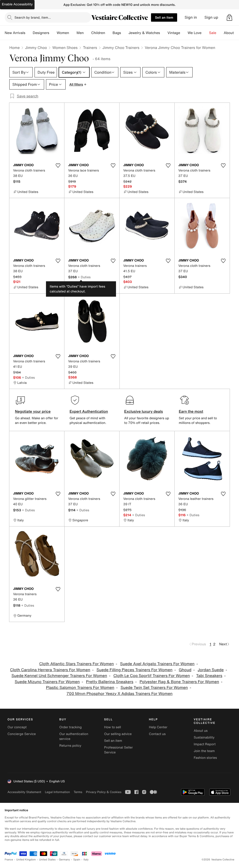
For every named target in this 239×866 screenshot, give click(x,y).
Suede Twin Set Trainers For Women (154, 688)
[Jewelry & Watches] (163, 33)
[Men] (87, 33)
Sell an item (164, 17)
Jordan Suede (211, 670)
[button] (229, 17)
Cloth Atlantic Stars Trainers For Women (76, 664)
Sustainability (204, 737)
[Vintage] (184, 33)
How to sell (112, 727)
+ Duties (84, 277)
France (9, 859)
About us (200, 730)
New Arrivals (15, 32)
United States (47, 859)
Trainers (90, 47)
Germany (64, 859)
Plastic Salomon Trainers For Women (80, 688)
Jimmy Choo (36, 47)
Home (14, 47)
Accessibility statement (24, 792)
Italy (86, 859)
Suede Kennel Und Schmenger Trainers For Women (59, 676)
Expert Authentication (89, 411)
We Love (195, 32)
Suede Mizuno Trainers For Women (47, 682)
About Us (231, 32)
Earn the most (191, 411)
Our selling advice (118, 734)
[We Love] (205, 33)
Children (98, 32)
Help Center (158, 727)
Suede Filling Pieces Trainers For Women (134, 670)
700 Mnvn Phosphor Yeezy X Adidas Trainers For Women (119, 694)
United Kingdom (26, 859)
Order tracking (70, 727)
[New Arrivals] (29, 33)
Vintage (173, 32)
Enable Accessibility (17, 4)
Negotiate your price (33, 411)
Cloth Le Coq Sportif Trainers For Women (151, 676)
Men (80, 32)
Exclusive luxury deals (143, 411)
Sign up (211, 17)
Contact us (157, 734)
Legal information (57, 792)
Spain (76, 859)
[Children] (109, 33)
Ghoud (185, 670)
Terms (78, 792)
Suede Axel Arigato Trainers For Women (157, 664)
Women (63, 32)
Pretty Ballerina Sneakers (109, 682)
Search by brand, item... (32, 17)
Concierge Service (21, 734)
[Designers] (53, 33)
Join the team (204, 751)
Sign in (191, 17)
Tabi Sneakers (209, 676)
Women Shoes (64, 47)
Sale (212, 32)
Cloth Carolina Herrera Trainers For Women (50, 670)
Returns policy (70, 745)
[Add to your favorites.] (58, 165)
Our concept (17, 727)
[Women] (73, 33)
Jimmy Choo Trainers (120, 47)
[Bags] (125, 33)
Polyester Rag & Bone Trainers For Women (179, 682)
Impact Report (205, 744)
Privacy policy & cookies (103, 792)
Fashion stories (205, 757)
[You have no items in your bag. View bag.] (229, 17)
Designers (41, 32)
